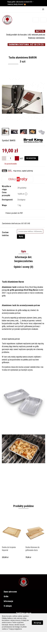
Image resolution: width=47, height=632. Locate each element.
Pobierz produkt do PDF (14, 213)
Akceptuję (37, 623)
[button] (43, 9)
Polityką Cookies (7, 618)
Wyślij (21, 236)
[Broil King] (33, 140)
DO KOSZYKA (31, 158)
